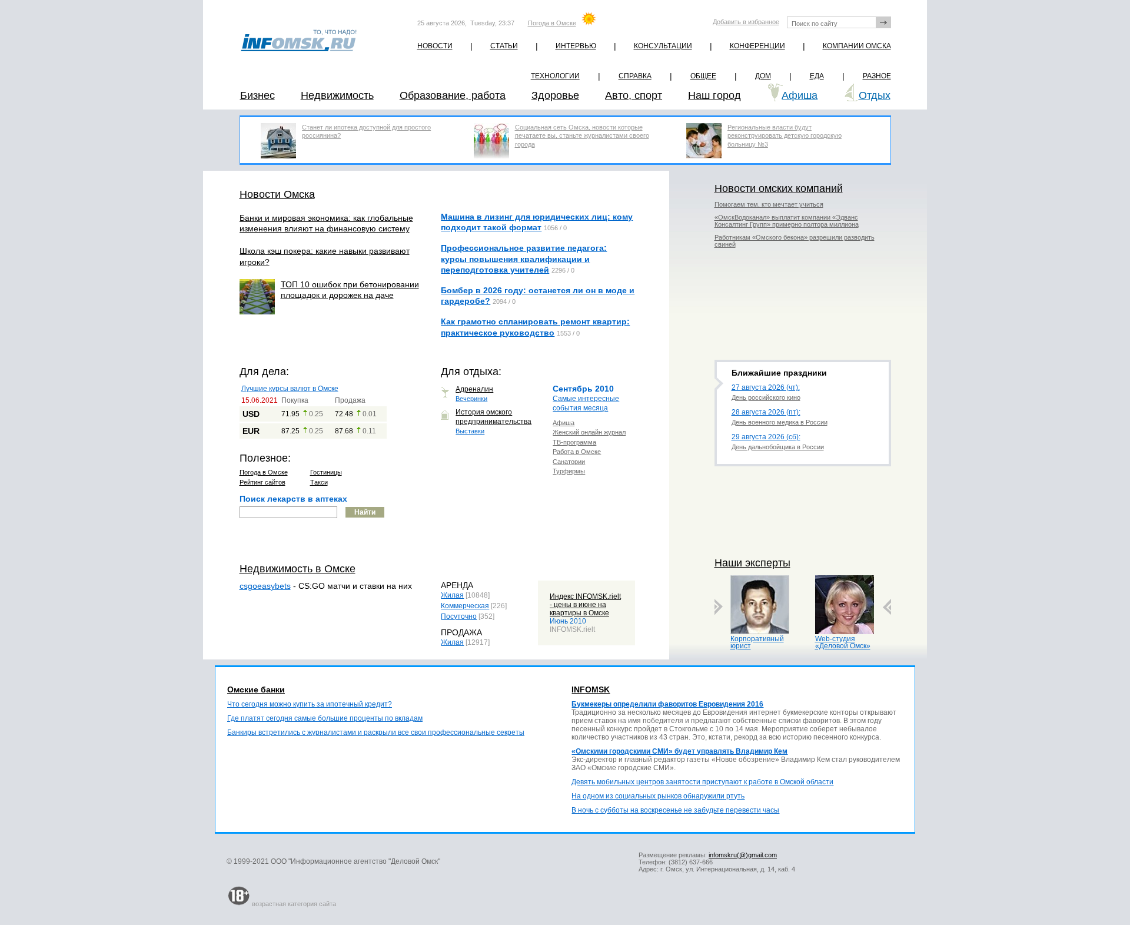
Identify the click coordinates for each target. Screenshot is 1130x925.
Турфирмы (569, 471)
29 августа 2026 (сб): (766, 437)
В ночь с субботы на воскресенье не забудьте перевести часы (675, 810)
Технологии (555, 76)
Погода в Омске (552, 22)
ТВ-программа (574, 442)
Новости (435, 46)
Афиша (799, 95)
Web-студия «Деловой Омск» (842, 642)
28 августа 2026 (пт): (766, 412)
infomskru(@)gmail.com (743, 854)
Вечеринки (471, 398)
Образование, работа (453, 95)
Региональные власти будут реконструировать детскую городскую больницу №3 (784, 136)
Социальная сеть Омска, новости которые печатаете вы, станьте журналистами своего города (582, 136)
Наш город (714, 95)
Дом (763, 76)
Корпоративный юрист (757, 642)
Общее (703, 76)
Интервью (576, 46)
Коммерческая (465, 606)
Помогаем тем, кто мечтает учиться (768, 204)
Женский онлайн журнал (589, 432)
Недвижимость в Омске (297, 569)
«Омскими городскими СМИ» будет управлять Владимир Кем (679, 751)
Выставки (470, 431)
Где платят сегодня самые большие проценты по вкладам (325, 718)
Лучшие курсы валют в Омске (289, 388)
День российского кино (766, 397)
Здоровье (555, 95)
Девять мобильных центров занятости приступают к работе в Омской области (702, 782)
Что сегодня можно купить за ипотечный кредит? (309, 704)
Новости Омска (277, 194)
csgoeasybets (265, 586)
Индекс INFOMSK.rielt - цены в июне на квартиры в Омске (585, 604)
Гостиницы (326, 472)
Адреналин (474, 389)
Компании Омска (857, 46)
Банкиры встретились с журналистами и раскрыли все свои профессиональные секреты (375, 732)
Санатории (569, 461)
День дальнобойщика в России (778, 446)
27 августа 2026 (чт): (766, 387)
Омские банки (256, 689)
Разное (877, 76)
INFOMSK (590, 689)
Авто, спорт (633, 95)
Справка (635, 76)
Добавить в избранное (746, 21)
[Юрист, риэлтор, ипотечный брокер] (759, 631)
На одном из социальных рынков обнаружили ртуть (658, 796)
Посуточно (459, 616)
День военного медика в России (779, 422)
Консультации (663, 46)
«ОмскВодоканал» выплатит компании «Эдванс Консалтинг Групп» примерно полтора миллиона (786, 221)
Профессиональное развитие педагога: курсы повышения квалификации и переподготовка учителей (524, 258)
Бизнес (257, 95)
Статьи (504, 46)
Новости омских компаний (778, 188)
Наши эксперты (752, 563)
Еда (817, 76)
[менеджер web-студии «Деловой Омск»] (844, 631)
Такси (319, 482)
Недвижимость (337, 95)
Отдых (874, 95)
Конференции (757, 46)
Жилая (452, 595)
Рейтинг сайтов (262, 482)
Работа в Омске (577, 451)
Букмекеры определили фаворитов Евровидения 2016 (667, 704)
